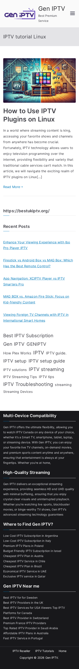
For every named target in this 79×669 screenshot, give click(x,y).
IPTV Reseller (21, 651)
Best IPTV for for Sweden (20, 597)
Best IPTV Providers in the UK (23, 602)
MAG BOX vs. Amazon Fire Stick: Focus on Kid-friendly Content (36, 299)
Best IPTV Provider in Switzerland (26, 618)
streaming (63, 385)
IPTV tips (46, 377)
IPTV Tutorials (44, 651)
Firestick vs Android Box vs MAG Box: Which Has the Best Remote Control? (38, 263)
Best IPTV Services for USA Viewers (27, 607)
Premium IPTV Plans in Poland (23, 545)
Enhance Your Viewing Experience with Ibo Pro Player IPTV (36, 245)
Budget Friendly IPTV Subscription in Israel (32, 551)
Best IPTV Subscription (28, 335)
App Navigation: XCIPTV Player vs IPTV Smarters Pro (34, 281)
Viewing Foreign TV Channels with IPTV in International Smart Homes (35, 317)
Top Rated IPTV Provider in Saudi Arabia (30, 628)
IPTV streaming (46, 369)
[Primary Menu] (72, 14)
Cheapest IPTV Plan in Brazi (22, 566)
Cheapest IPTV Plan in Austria (23, 556)
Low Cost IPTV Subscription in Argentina (30, 535)
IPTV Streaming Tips (20, 377)
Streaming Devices (18, 392)
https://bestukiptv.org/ (26, 210)
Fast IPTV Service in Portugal (23, 638)
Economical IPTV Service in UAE (24, 571)
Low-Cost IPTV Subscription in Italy (27, 540)
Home (63, 651)
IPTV (38, 353)
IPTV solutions (15, 370)
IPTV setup (15, 361)
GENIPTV (36, 344)
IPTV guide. (56, 353)
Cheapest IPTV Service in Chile (24, 561)
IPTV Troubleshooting (28, 384)
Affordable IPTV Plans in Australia (25, 633)
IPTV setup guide (47, 361)
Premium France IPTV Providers (24, 623)
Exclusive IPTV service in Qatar (24, 576)
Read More (11, 187)
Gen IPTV (51, 8)
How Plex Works (17, 353)
